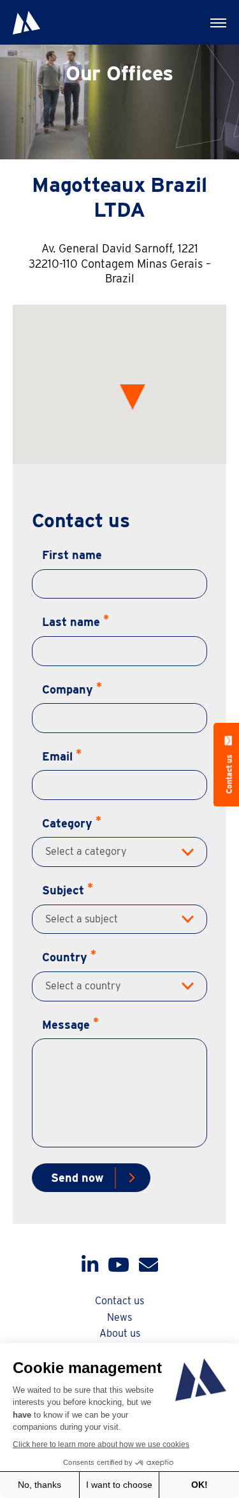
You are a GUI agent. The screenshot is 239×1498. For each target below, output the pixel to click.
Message (66, 1024)
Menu (216, 22)
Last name (71, 622)
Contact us (119, 1301)
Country (64, 957)
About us (119, 1333)
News (119, 1317)
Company (67, 689)
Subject (63, 890)
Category (67, 823)
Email (57, 756)
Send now (77, 1177)
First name (72, 555)
